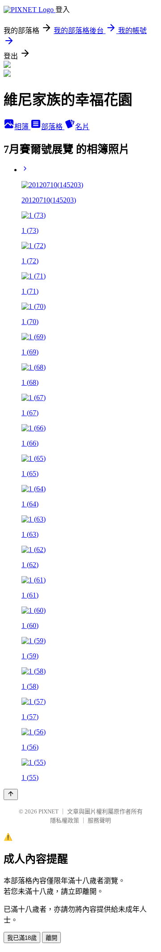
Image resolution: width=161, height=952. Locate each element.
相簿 (22, 127)
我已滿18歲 (22, 938)
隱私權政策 (64, 820)
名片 (82, 127)
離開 (51, 938)
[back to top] (11, 794)
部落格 (52, 127)
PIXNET (48, 811)
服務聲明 (99, 820)
